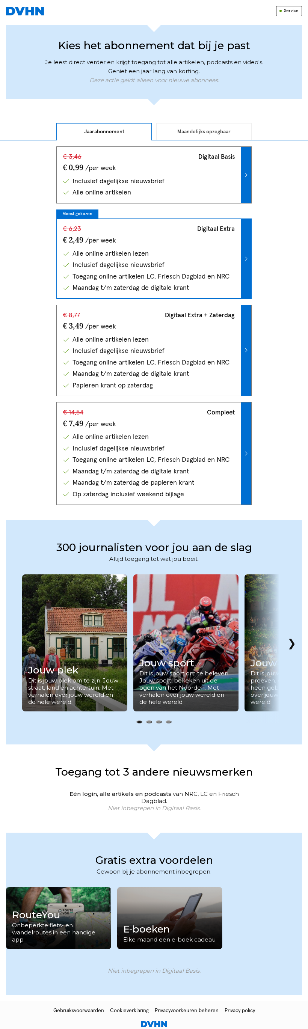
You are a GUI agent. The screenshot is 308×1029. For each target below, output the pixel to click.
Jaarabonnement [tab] (104, 131)
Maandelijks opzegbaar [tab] (204, 131)
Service (291, 11)
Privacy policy (240, 1010)
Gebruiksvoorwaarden (78, 1010)
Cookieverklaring (129, 1010)
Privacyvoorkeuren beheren (187, 1010)
